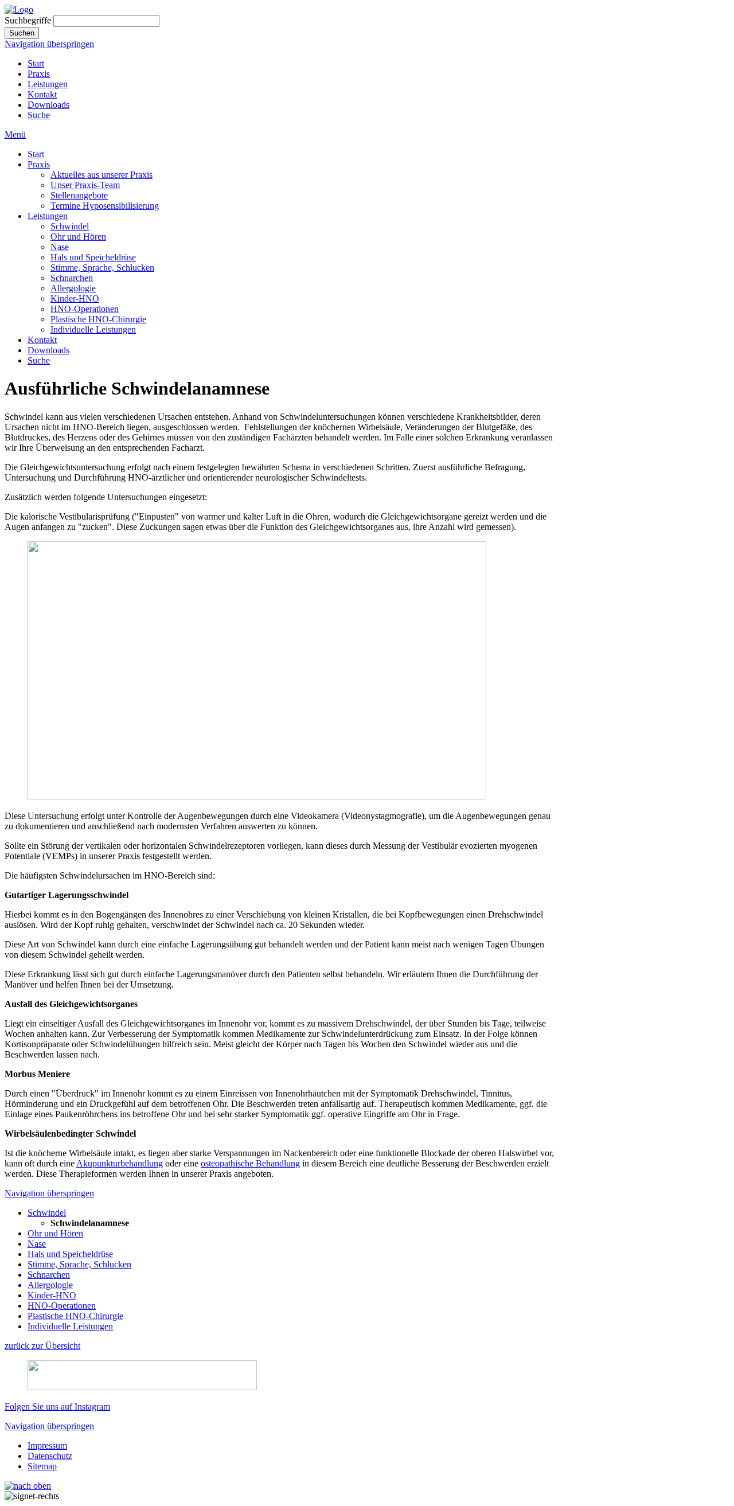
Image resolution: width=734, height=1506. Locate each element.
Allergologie (73, 288)
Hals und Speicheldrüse (93, 257)
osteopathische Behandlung (250, 1163)
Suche (39, 115)
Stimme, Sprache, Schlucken (102, 267)
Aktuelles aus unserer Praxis (101, 175)
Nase (59, 247)
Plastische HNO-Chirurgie (98, 319)
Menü (15, 134)
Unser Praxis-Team (85, 185)
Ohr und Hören (78, 236)
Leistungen (48, 84)
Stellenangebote (79, 195)
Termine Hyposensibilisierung (104, 205)
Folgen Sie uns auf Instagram (57, 1406)
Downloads (48, 105)
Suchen (21, 33)
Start (36, 63)
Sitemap (42, 1466)
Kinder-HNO (74, 298)
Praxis (39, 74)
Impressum (47, 1445)
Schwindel (69, 226)
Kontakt (42, 94)
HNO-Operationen (84, 309)
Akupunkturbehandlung (119, 1163)
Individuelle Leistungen (93, 329)
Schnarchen (71, 278)
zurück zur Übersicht (42, 1346)
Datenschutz (50, 1456)
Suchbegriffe (28, 20)
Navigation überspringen (49, 44)
